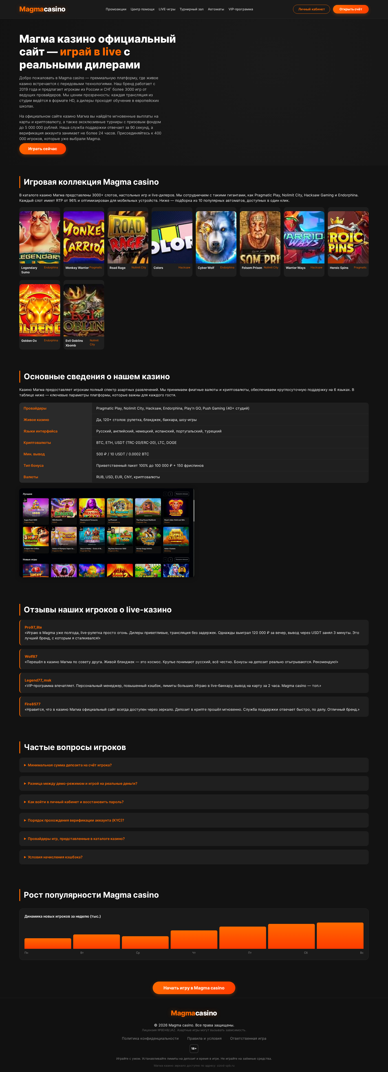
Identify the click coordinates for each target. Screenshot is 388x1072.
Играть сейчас (42, 148)
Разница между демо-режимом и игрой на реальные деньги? (82, 783)
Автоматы (216, 9)
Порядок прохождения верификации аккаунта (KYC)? (76, 820)
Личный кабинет (311, 9)
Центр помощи (142, 9)
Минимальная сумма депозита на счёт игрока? (70, 765)
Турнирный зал (192, 9)
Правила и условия (204, 1038)
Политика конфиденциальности (150, 1038)
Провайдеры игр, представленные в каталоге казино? (76, 838)
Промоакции (116, 9)
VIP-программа (241, 9)
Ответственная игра (248, 1038)
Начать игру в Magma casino (194, 988)
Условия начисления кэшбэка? (55, 857)
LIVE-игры (167, 9)
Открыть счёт (351, 9)
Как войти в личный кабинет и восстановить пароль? (76, 802)
